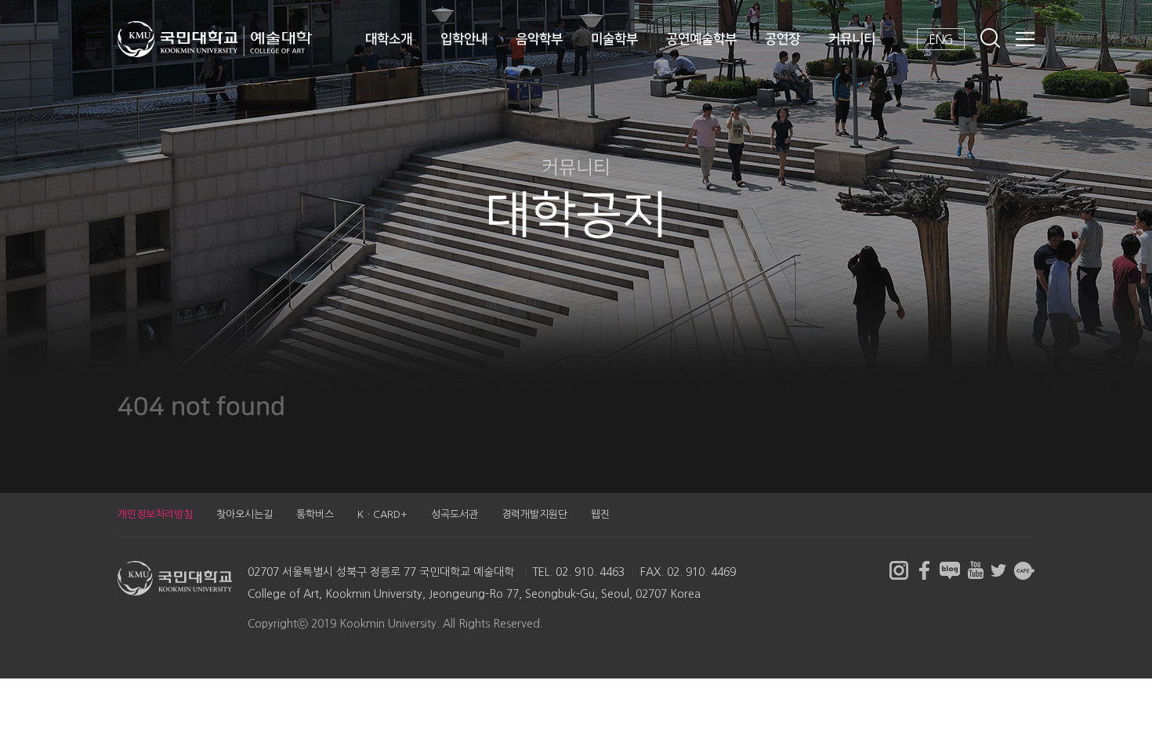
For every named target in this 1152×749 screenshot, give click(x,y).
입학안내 (463, 39)
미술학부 (614, 39)
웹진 (600, 514)
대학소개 (388, 39)
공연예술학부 (701, 39)
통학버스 (315, 514)
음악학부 (539, 39)
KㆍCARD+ (382, 514)
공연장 (782, 39)
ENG (941, 39)
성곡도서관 (454, 514)
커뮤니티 (851, 39)
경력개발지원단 (534, 514)
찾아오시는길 (244, 514)
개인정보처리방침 (155, 514)
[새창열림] (898, 570)
